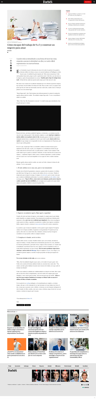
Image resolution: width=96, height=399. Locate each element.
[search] (94, 2)
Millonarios (57, 366)
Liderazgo (26, 366)
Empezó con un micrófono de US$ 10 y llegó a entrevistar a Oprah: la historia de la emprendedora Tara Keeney (16, 330)
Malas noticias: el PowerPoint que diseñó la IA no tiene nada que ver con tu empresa (37, 353)
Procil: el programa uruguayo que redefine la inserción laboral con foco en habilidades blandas (76, 34)
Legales (19, 384)
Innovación (17, 366)
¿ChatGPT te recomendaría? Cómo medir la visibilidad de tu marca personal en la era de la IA (16, 354)
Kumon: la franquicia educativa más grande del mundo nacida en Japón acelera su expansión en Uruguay (77, 29)
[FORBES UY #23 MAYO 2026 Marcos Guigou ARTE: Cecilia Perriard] (46, 375)
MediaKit (77, 366)
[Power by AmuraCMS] (85, 387)
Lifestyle (49, 366)
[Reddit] (11, 68)
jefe (49, 250)
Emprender (20, 305)
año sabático (54, 177)
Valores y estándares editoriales (32, 384)
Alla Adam (9, 50)
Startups (28, 305)
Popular (68, 10)
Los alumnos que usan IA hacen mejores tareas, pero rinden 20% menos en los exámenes (79, 329)
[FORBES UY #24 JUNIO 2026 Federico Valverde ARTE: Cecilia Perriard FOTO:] (36, 375)
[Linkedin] (11, 70)
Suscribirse (87, 1)
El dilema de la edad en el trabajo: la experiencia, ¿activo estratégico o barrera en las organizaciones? (57, 354)
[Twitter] (11, 63)
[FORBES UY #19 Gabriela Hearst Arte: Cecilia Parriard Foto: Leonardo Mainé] (84, 375)
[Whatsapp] (11, 61)
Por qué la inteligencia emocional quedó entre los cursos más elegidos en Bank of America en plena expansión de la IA (37, 331)
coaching (28, 283)
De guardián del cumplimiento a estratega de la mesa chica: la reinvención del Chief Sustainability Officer (79, 354)
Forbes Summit (67, 366)
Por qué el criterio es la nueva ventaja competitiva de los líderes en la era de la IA (57, 329)
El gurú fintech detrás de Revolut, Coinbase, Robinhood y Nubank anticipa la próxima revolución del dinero (76, 24)
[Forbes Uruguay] (48, 2)
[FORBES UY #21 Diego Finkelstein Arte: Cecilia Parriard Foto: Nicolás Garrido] (65, 375)
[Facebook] (11, 65)
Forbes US (29, 298)
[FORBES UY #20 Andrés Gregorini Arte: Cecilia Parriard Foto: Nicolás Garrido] (74, 375)
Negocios (41, 366)
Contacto (23, 384)
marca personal (39, 224)
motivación (44, 175)
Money (34, 366)
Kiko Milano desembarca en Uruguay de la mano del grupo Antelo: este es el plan (76, 19)
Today (9, 366)
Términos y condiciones (12, 384)
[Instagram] (86, 385)
